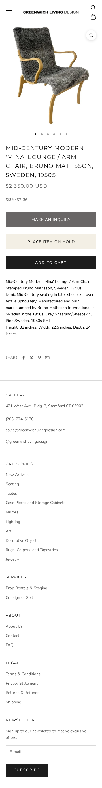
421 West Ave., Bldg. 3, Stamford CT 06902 (44, 406)
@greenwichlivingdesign (27, 441)
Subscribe (27, 770)
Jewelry (12, 559)
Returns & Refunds (22, 692)
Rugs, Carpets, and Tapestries (32, 550)
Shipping (13, 702)
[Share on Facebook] (23, 358)
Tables (11, 493)
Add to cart (51, 262)
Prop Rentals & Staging (26, 588)
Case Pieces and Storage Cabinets (35, 502)
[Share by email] (47, 358)
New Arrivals (17, 474)
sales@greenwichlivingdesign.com (36, 430)
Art (8, 531)
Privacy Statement (22, 683)
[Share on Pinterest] (39, 358)
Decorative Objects (22, 540)
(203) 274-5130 (19, 419)
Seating (12, 484)
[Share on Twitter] (31, 358)
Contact (12, 635)
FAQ (10, 645)
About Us (14, 626)
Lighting (13, 521)
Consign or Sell (19, 597)
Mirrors (12, 512)
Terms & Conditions (23, 674)
